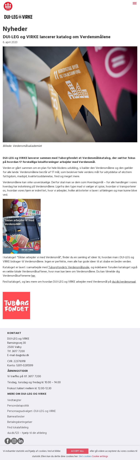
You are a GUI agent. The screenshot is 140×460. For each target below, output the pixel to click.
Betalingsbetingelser (19, 422)
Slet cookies (85, 456)
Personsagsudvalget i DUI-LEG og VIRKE (31, 411)
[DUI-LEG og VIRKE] (18, 12)
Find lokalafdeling (17, 427)
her (33, 275)
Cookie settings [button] (100, 456)
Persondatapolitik (18, 405)
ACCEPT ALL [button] (77, 451)
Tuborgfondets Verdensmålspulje (68, 267)
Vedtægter (14, 400)
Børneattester (16, 416)
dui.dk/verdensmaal (124, 281)
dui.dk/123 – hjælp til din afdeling (27, 433)
